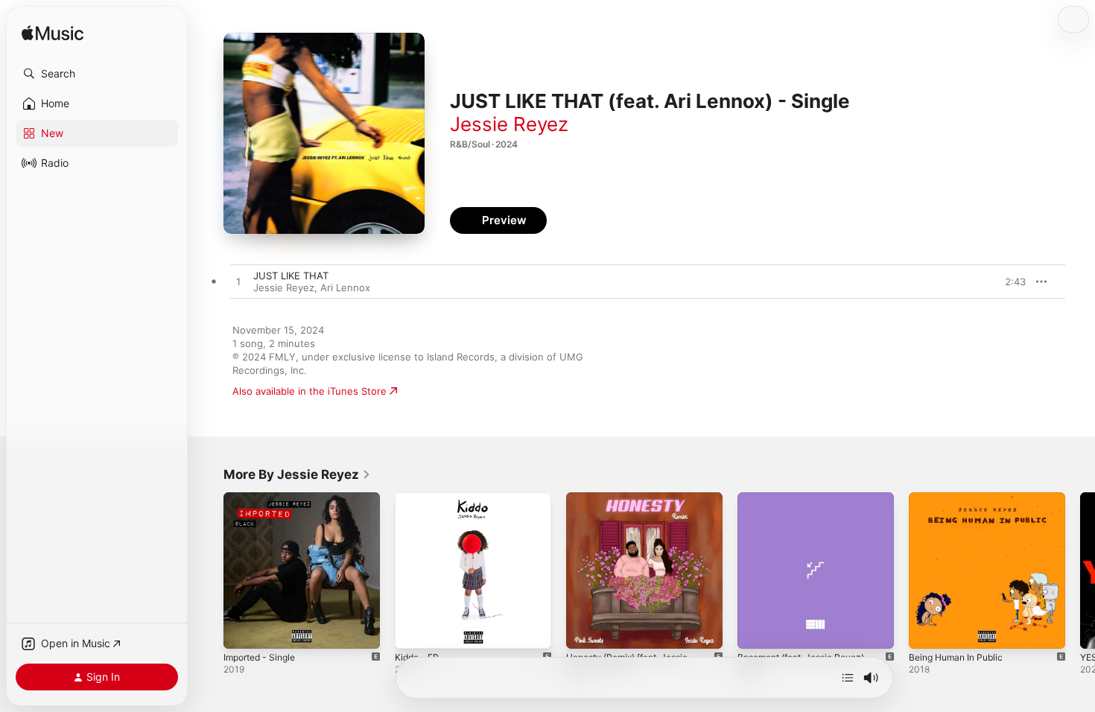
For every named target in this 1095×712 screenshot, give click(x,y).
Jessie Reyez (509, 124)
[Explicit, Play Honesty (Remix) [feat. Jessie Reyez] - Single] (585, 630)
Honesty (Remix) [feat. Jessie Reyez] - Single (635, 504)
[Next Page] (1080, 570)
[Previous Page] (208, 570)
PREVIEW (1009, 281)
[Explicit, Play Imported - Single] (242, 630)
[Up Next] (848, 677)
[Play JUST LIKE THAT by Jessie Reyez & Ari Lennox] (238, 282)
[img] (52, 33)
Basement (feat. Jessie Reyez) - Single (812, 504)
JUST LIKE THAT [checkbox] (290, 276)
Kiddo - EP (419, 498)
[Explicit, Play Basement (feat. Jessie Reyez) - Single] (756, 630)
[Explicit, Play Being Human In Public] (927, 630)
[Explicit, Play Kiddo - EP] (413, 630)
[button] (96, 73)
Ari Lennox (345, 287)
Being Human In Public (960, 498)
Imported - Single (263, 498)
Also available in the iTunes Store (309, 391)
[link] (297, 474)
